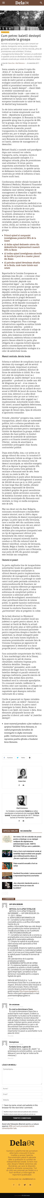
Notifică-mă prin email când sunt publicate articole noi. (20, 1114)
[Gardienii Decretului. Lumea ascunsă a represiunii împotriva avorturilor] (7, 875)
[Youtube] (30, 1185)
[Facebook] (20, 785)
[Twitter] (25, 1185)
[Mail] (24, 785)
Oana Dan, (11, 63)
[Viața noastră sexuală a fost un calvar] (7, 865)
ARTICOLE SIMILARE (10, 831)
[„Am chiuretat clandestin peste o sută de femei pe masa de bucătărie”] (7, 885)
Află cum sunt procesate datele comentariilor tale (18, 1127)
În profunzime (5, 32)
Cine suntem (17, 1195)
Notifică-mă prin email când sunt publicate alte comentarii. (21, 1112)
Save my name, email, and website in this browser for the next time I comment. (20, 1106)
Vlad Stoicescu (20, 63)
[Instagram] (19, 1185)
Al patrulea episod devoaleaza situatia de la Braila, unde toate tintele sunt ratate (22, 265)
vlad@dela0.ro (28, 1179)
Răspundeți (10, 998)
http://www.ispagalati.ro (29, 991)
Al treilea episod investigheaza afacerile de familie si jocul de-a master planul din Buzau (22, 256)
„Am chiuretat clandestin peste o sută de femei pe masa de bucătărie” (26, 885)
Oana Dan (22, 781)
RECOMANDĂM (25, 831)
